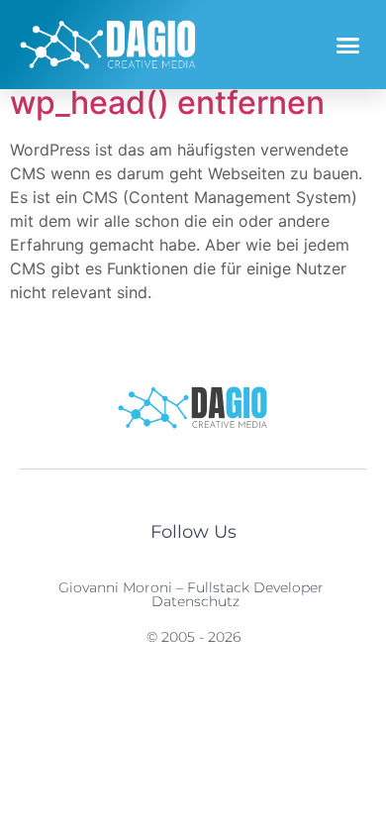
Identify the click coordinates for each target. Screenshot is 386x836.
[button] (348, 44)
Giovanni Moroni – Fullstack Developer (191, 587)
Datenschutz (195, 601)
